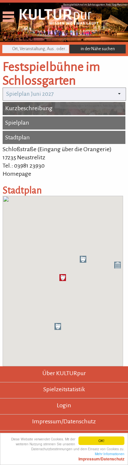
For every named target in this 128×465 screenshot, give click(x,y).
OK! (101, 440)
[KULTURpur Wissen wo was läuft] (59, 22)
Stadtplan (17, 137)
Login (64, 405)
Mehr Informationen (101, 456)
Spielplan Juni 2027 (30, 94)
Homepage (17, 174)
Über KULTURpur (64, 373)
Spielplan (17, 122)
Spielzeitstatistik (64, 389)
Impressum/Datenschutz (64, 421)
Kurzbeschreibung (29, 108)
